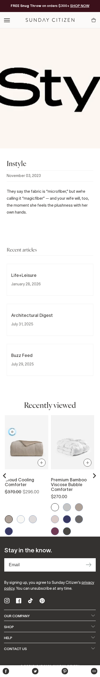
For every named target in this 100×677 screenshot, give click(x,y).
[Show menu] (7, 20)
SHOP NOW (79, 6)
